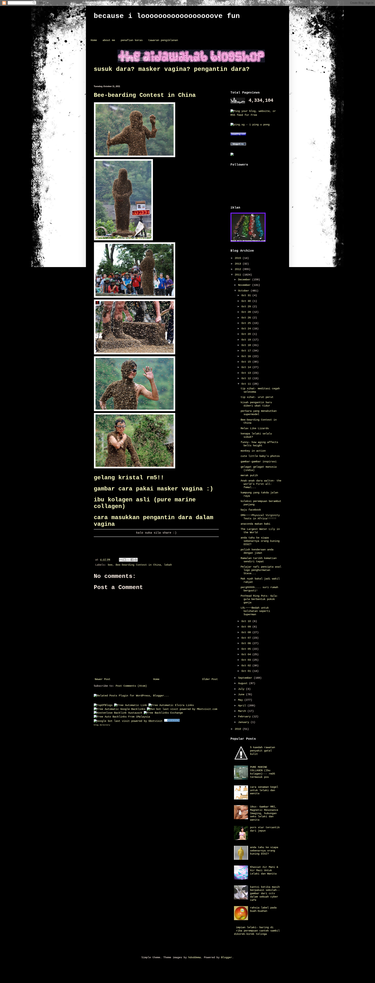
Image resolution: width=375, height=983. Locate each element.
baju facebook (251, 509)
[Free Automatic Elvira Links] (171, 705)
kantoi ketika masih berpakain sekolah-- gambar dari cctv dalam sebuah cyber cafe (265, 893)
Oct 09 (246, 626)
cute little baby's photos (260, 456)
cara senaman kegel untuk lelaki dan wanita (264, 790)
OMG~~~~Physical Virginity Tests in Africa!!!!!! (260, 517)
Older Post (210, 679)
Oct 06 (246, 643)
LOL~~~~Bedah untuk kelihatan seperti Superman (255, 611)
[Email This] (121, 560)
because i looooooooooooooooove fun (167, 16)
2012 (239, 269)
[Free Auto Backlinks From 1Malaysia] (122, 716)
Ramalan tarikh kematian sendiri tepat (259, 560)
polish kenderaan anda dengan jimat (257, 551)
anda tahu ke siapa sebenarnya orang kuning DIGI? (260, 541)
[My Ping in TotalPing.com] (238, 134)
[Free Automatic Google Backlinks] (119, 709)
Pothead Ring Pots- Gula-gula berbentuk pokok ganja (259, 599)
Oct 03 (246, 659)
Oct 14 (246, 367)
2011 (239, 274)
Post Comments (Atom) (131, 685)
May (241, 699)
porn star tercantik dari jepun (265, 829)
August (243, 683)
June (242, 694)
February (245, 716)
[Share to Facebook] (132, 560)
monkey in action (253, 450)
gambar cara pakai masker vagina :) (153, 489)
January (244, 722)
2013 (239, 263)
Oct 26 (246, 317)
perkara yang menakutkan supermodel (259, 412)
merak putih (249, 475)
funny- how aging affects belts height (259, 444)
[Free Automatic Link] (130, 705)
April (242, 705)
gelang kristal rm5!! (129, 477)
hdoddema (194, 957)
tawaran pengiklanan (163, 40)
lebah (168, 565)
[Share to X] (128, 560)
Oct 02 (246, 665)
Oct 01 (246, 671)
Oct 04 (246, 654)
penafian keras (132, 40)
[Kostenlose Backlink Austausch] (118, 712)
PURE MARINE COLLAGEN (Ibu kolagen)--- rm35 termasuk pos (262, 772)
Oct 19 (246, 339)
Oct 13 (246, 372)
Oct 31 (246, 295)
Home (94, 40)
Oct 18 (246, 345)
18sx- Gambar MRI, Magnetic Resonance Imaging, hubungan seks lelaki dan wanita (264, 813)
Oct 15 (246, 361)
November (245, 285)
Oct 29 (246, 306)
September (246, 677)
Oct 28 (246, 312)
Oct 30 (246, 301)
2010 (239, 729)
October (244, 290)
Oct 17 (246, 350)
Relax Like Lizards (255, 428)
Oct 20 (246, 334)
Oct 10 (246, 621)
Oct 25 (246, 323)
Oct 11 (246, 383)
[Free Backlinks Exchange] (163, 712)
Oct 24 (246, 328)
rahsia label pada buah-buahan (263, 909)
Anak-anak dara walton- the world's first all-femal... (261, 484)
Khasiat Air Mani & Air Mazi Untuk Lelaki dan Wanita (264, 870)
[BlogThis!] (125, 560)
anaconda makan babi (255, 523)
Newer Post (102, 679)
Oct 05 (246, 649)
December (245, 279)
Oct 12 (246, 378)
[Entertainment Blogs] (172, 721)
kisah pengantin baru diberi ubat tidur (256, 404)
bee (110, 565)
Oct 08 (246, 632)
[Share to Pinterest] (136, 560)
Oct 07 (246, 637)
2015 (239, 258)
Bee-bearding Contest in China (145, 95)
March (242, 711)
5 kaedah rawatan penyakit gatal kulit (262, 751)
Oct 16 (246, 356)
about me (109, 40)
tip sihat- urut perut (257, 397)
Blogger (226, 957)
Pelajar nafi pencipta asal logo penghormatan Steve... (261, 570)
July (242, 689)
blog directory (102, 725)
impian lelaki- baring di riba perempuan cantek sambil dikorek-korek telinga (257, 931)
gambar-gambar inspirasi (259, 461)
